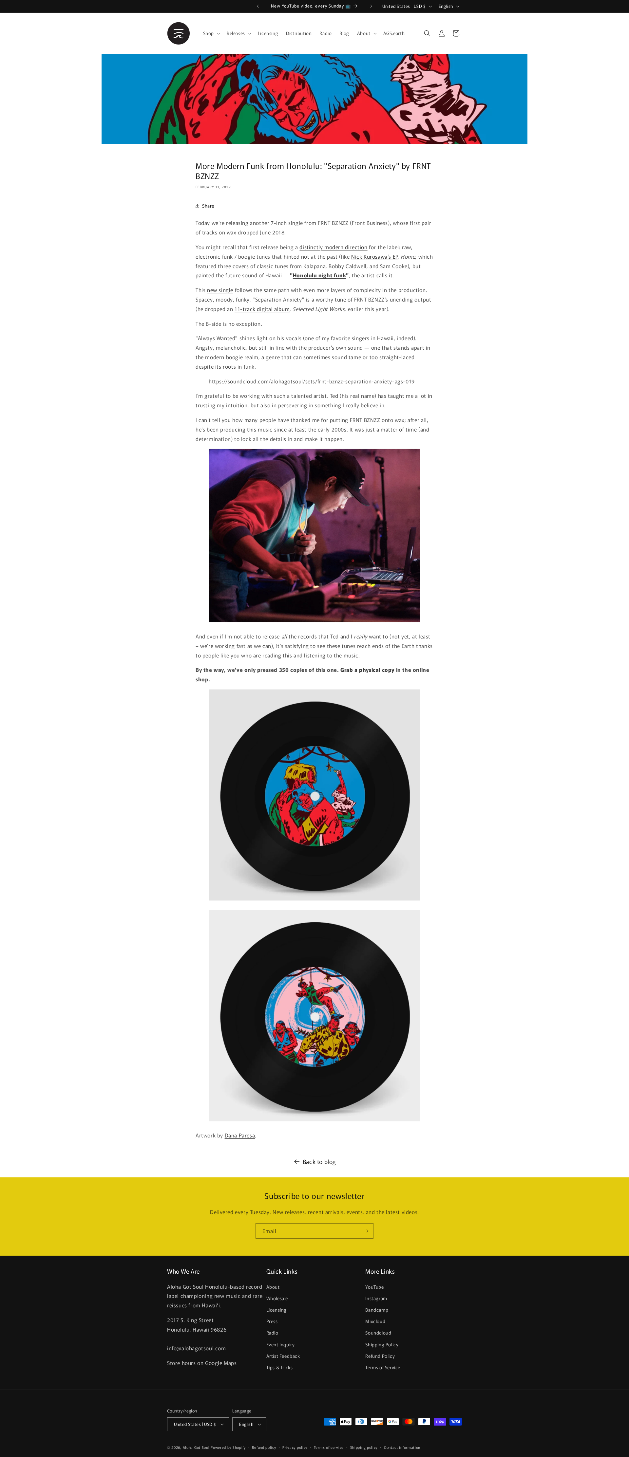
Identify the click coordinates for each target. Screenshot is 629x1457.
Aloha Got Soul (196, 1447)
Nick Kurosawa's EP (374, 256)
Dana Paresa (240, 1135)
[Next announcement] (371, 6)
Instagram (376, 1298)
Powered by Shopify (228, 1447)
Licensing (276, 1309)
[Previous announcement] (258, 6)
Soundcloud (378, 1332)
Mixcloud (375, 1321)
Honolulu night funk (319, 275)
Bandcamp (376, 1309)
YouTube (374, 1286)
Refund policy (264, 1446)
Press (272, 1321)
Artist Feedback (283, 1356)
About (273, 1286)
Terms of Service (382, 1367)
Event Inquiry (280, 1344)
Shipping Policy (381, 1344)
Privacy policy (294, 1446)
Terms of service (329, 1446)
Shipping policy (364, 1446)
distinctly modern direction (333, 247)
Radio (272, 1332)
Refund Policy (380, 1356)
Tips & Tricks (279, 1367)
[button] (211, 33)
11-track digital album (262, 309)
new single (220, 290)
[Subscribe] (366, 1231)
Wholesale (277, 1298)
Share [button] (208, 206)
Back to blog (319, 1161)
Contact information (402, 1446)
